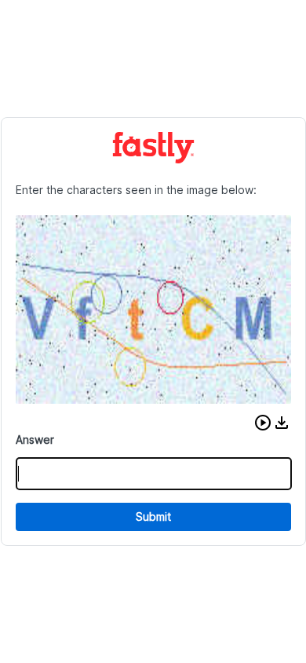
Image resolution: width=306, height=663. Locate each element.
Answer (35, 439)
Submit (153, 516)
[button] (262, 422)
